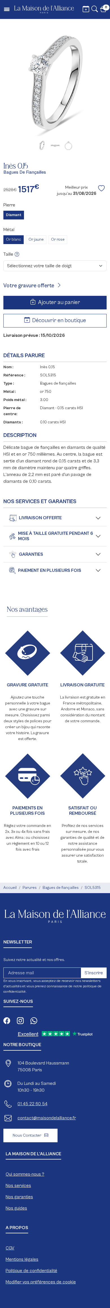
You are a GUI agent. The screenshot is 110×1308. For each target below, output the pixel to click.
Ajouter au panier (58, 302)
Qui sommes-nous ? (25, 1174)
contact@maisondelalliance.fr (46, 1117)
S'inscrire (94, 972)
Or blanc (13, 239)
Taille (8, 254)
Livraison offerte (40, 517)
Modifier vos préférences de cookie (41, 1282)
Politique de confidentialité (31, 1270)
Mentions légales (22, 1259)
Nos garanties (19, 1196)
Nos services (18, 1185)
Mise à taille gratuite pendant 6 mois (55, 536)
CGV (10, 1248)
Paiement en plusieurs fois (49, 570)
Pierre (9, 205)
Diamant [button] (13, 215)
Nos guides (16, 1208)
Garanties (31, 554)
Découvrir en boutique (58, 320)
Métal (8, 229)
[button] (94, 9)
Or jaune (36, 239)
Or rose (58, 239)
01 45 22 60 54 (32, 1103)
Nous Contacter (27, 1135)
